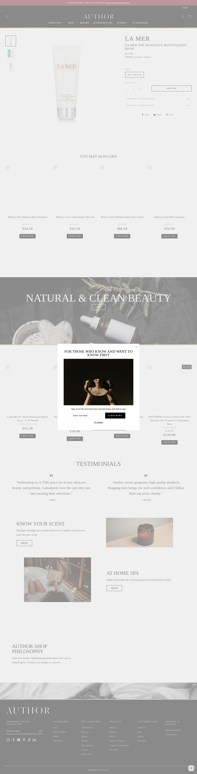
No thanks (98, 422)
